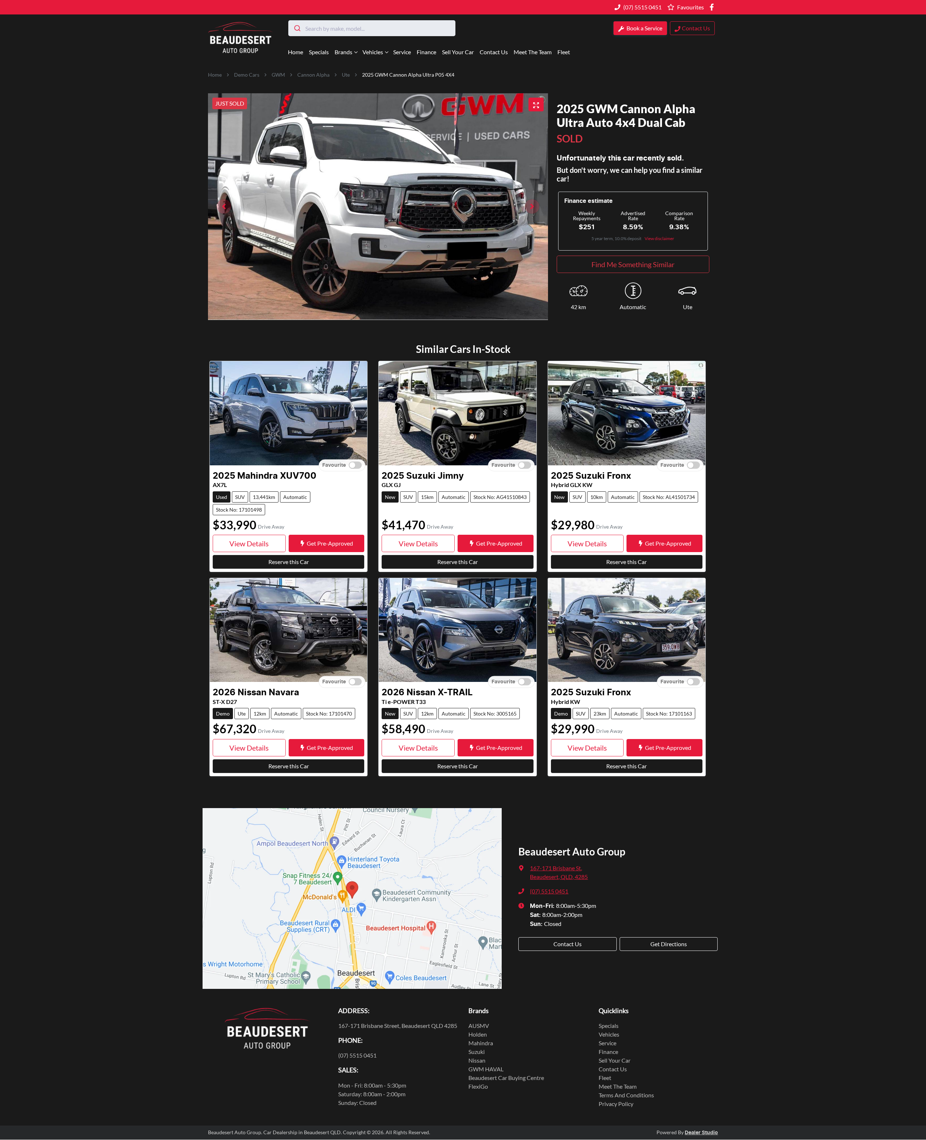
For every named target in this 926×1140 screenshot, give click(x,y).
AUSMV (478, 1025)
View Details (249, 543)
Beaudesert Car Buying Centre (506, 1077)
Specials (319, 51)
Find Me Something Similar (633, 264)
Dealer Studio (701, 1132)
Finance (426, 51)
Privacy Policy (616, 1103)
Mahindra (480, 1042)
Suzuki (476, 1051)
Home (295, 51)
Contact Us (494, 51)
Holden (477, 1034)
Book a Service (643, 28)
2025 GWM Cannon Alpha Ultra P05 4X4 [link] (408, 75)
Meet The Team (533, 51)
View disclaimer (659, 238)
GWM (278, 75)
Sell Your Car (458, 51)
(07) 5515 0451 (642, 7)
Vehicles (372, 51)
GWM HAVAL (486, 1069)
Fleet (563, 51)
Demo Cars (246, 75)
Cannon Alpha (313, 75)
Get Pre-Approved (330, 543)
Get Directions (668, 943)
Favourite (334, 464)
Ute (346, 75)
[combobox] (371, 28)
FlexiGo (478, 1086)
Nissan (476, 1060)
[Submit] (296, 28)
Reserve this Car (288, 561)
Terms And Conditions (626, 1095)
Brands (343, 51)
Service (402, 51)
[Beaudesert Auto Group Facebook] (713, 7)
